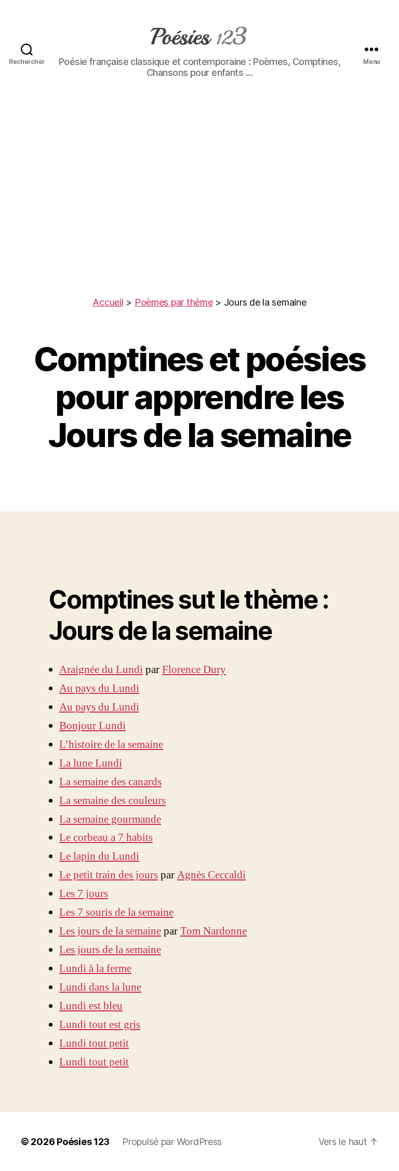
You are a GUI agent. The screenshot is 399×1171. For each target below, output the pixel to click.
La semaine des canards (110, 782)
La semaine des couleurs (112, 801)
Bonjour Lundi (92, 726)
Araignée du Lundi (101, 670)
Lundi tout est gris (99, 1025)
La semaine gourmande (110, 819)
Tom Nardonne (213, 931)
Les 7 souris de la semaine (116, 912)
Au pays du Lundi (99, 688)
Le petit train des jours (108, 875)
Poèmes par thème (174, 302)
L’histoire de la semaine (111, 745)
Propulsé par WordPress (172, 1141)
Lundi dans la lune (100, 987)
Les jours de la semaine (110, 931)
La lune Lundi (90, 763)
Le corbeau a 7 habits (106, 838)
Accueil (107, 302)
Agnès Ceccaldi (211, 875)
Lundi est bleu (91, 1006)
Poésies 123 (83, 1141)
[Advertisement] (199, 217)
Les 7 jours (83, 894)
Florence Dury (194, 670)
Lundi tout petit (94, 1043)
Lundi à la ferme (95, 969)
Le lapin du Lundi (99, 856)
